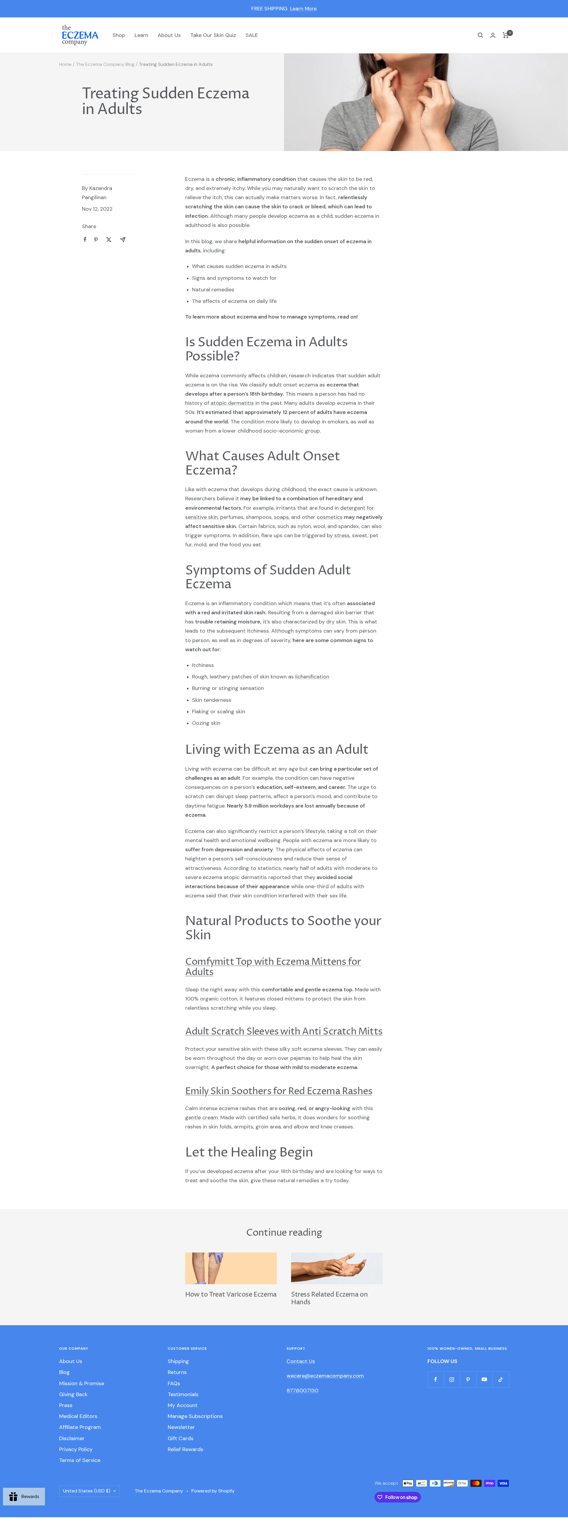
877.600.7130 (302, 1390)
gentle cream (201, 1117)
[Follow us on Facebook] (435, 1379)
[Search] (480, 35)
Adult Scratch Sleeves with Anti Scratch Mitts (283, 1031)
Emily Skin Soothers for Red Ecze (255, 1091)
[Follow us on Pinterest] (468, 1379)
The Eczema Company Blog (105, 64)
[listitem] (85, 239)
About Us (169, 35)
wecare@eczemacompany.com (325, 1375)
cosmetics (330, 517)
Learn (141, 35)
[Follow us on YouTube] (484, 1379)
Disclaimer (72, 1438)
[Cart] (506, 35)
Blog (64, 1372)
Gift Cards (180, 1438)
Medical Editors (78, 1416)
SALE (252, 35)
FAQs (174, 1383)
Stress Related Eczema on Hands (329, 1298)
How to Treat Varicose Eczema (231, 1294)
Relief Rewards (185, 1449)
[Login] (493, 35)
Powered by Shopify (213, 1491)
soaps (281, 517)
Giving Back (73, 1394)
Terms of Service (79, 1460)
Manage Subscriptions (195, 1416)
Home (65, 64)
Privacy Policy (76, 1449)
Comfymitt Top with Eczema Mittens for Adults (273, 967)
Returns (177, 1372)
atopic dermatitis (233, 403)
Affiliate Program (80, 1427)
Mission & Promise (81, 1383)
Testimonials (183, 1394)
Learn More (303, 8)
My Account (183, 1405)
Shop (118, 35)
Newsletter (181, 1427)
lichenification (312, 676)
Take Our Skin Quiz (213, 35)
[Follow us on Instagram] (452, 1379)
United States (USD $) (86, 1491)
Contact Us (301, 1361)
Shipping (178, 1361)
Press (65, 1405)
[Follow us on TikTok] (501, 1379)
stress (341, 535)
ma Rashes (349, 1091)
